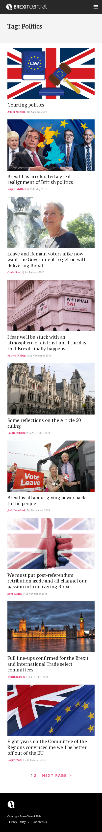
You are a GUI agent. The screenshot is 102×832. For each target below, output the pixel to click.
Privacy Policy (16, 822)
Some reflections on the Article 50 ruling (44, 423)
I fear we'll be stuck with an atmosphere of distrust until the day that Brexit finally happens (46, 343)
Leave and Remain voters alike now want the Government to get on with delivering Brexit (47, 259)
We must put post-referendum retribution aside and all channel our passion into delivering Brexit (47, 581)
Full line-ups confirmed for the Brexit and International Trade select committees (47, 664)
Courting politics (25, 105)
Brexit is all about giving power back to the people (46, 500)
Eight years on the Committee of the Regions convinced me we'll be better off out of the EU (47, 747)
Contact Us (39, 822)
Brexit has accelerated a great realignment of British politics (40, 179)
